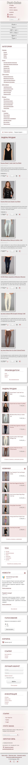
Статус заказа (13, 10)
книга (7, 554)
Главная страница (8, 132)
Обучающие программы (9, 82)
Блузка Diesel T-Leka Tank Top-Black (11, 163)
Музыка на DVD (7, 94)
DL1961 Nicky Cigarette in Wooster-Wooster (13, 277)
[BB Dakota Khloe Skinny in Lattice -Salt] (8, 228)
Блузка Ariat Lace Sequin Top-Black (10, 201)
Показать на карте (8, 747)
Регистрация (14, 685)
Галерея (11, 12)
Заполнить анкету (21, 755)
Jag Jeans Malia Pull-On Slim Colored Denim (13, 350)
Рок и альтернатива (8, 104)
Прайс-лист (12, 7)
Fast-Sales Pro (8, 654)
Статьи (6, 703)
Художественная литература (10, 62)
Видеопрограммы (8, 90)
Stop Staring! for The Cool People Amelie (17, 473)
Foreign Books (7, 71)
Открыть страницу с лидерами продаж (14, 459)
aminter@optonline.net (8, 749)
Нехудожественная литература (11, 64)
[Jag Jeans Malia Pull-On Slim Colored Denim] (8, 338)
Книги (13, 27)
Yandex (6, 656)
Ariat (6, 373)
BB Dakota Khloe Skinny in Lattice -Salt (11, 240)
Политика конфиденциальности (14, 757)
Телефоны (6, 113)
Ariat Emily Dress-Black (15, 527)
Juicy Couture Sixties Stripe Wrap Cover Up (17, 495)
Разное (13, 38)
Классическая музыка (8, 106)
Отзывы (11, 5)
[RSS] (25, 468)
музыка (7, 559)
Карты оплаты (7, 124)
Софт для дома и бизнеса (9, 80)
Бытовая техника (7, 120)
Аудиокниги (6, 66)
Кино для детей (7, 92)
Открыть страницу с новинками (14, 539)
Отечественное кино (8, 88)
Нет (8, 626)
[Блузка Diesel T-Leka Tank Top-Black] (8, 151)
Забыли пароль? (8, 675)
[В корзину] (16, 175)
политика (8, 556)
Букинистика (6, 68)
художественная (10, 553)
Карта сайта (5, 755)
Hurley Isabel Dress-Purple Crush (17, 516)
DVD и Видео (13, 33)
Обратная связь (12, 755)
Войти (11, 14)
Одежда (13, 25)
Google (6, 657)
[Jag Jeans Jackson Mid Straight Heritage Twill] (8, 301)
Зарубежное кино (8, 87)
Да (7, 624)
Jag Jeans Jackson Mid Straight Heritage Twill (13, 313)
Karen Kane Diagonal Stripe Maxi (17, 483)
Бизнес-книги (7, 70)
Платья (5, 57)
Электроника (7, 116)
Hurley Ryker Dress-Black (15, 505)
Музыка (13, 35)
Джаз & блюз (7, 99)
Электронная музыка (8, 102)
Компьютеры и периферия (10, 118)
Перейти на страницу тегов (14, 563)
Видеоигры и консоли (8, 78)
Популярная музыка (8, 101)
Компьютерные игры (8, 76)
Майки (5, 56)
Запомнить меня (10, 677)
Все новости (14, 608)
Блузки (5, 52)
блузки (7, 551)
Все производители (14, 379)
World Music (6, 108)
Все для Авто (6, 122)
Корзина (12, 17)
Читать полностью (6, 588)
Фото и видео (7, 115)
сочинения (8, 558)
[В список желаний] (19, 175)
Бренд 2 (7, 375)
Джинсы (5, 54)
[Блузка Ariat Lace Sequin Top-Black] (8, 189)
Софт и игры (13, 30)
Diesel (6, 376)
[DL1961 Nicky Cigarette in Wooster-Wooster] (8, 265)
